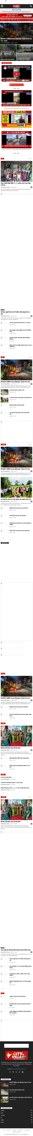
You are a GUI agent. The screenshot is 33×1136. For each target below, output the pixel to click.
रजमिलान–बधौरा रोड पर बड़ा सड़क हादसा (17, 996)
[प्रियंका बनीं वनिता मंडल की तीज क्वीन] (8, 58)
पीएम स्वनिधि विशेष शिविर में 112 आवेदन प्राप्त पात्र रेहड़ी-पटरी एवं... (16, 184)
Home (4, 1130)
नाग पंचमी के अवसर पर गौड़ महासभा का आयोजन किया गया (24, 50)
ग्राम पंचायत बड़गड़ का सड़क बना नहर (8, 51)
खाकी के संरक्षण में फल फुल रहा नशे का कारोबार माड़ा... (20, 530)
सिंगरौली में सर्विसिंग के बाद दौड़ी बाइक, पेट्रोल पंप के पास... (16, 382)
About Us (9, 1130)
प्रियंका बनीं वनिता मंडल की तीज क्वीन (7, 59)
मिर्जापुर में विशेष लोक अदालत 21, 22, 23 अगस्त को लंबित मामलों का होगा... (15, 788)
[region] (16, 2)
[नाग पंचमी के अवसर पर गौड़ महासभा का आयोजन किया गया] (4, 400)
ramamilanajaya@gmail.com (19, 1069)
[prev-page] (1, 353)
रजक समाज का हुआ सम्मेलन (6, 777)
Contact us (14, 1130)
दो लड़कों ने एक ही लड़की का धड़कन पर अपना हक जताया (12, 782)
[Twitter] (16, 1072)
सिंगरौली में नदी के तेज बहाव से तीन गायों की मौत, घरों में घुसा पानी (16, 12)
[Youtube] (22, 1072)
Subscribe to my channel (17, 84)
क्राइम (2, 379)
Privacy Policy (27, 1130)
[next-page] (3, 792)
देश (1, 181)
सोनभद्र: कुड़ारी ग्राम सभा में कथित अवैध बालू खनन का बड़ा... (15, 313)
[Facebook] (10, 1072)
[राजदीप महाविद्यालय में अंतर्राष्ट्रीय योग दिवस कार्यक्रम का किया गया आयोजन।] (4, 1069)
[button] (15, 2)
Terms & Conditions (16, 1131)
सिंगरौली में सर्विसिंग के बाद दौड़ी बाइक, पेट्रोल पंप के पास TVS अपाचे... (16, 40)
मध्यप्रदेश (2, 497)
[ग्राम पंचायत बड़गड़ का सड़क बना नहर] (8, 50)
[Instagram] (13, 1072)
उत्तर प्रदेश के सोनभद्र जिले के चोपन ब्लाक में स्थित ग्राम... (16, 950)
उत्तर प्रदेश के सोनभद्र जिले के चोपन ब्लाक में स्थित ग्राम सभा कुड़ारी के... (24, 59)
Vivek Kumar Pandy (5, 187)
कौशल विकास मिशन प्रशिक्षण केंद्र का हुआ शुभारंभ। (19, 758)
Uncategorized (4, 745)
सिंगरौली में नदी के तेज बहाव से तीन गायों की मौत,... (19, 508)
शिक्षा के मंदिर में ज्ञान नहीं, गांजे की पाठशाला (18, 515)
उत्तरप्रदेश (2, 309)
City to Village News (5, 42)
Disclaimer (20, 1130)
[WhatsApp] (19, 1072)
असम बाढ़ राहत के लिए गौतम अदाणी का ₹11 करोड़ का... (20, 322)
